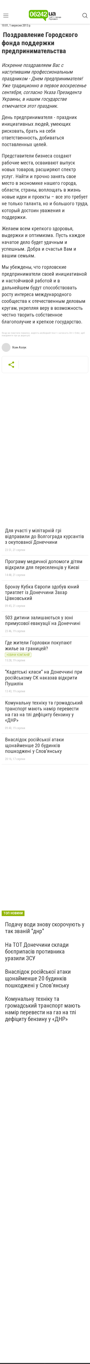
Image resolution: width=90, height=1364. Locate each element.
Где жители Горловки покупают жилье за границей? (38, 646)
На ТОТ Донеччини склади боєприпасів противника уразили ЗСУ (37, 951)
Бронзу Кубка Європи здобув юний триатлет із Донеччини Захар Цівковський (42, 592)
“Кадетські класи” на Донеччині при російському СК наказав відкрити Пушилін (43, 677)
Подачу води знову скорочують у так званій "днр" (44, 928)
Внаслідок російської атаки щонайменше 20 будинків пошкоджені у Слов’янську (34, 745)
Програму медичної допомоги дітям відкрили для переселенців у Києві (43, 564)
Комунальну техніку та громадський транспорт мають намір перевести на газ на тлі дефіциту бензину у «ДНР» (44, 711)
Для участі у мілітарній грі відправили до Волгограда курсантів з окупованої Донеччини (44, 536)
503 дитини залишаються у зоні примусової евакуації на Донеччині (42, 620)
